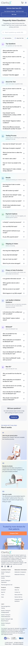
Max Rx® (3, 592)
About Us (17, 589)
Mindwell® (3, 589)
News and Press (18, 594)
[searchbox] (14, 32)
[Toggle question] (24, 51)
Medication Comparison (20, 572)
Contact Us (17, 592)
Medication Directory (20, 574)
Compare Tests (14, 533)
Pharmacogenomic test (6, 584)
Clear (2, 597)
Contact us (14, 417)
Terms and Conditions (18, 644)
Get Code (14, 14)
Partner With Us (18, 597)
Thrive (2, 594)
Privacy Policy (8, 644)
